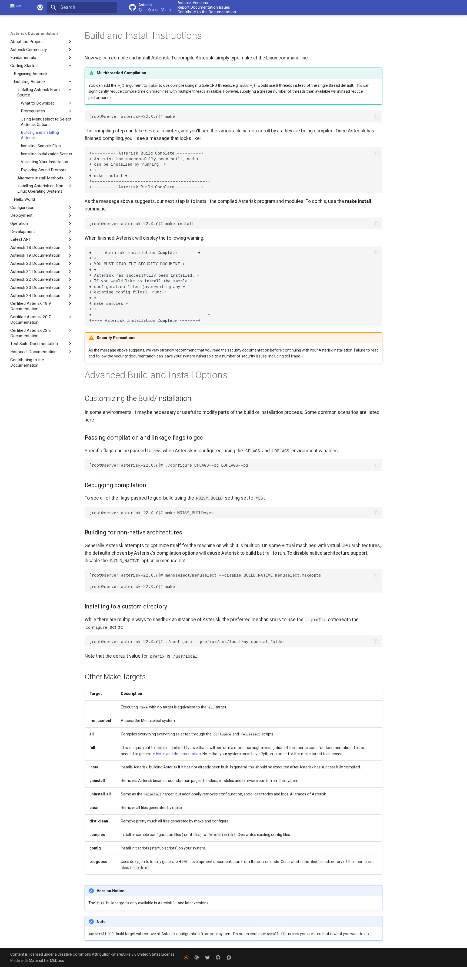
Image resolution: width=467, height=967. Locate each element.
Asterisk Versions (193, 3)
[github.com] (218, 957)
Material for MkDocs (46, 960)
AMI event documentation (178, 754)
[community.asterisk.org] (229, 957)
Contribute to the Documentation (207, 12)
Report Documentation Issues (204, 7)
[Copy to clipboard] (376, 116)
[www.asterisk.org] (186, 957)
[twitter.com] (207, 957)
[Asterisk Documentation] (16, 7)
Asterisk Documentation (34, 33)
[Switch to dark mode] (40, 7)
